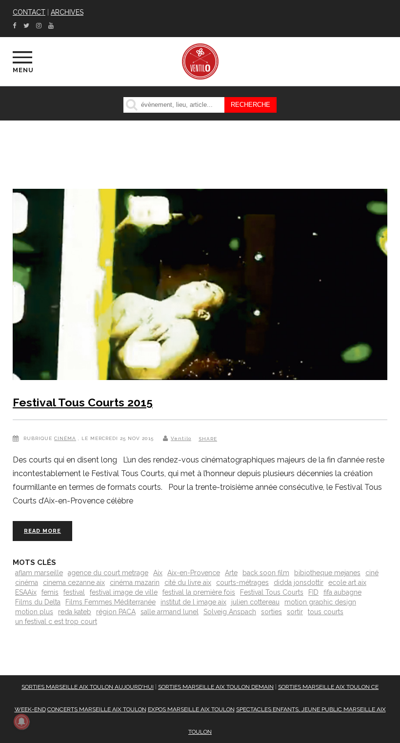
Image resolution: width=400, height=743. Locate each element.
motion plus (34, 612)
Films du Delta (37, 602)
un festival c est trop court (56, 621)
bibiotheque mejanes (327, 573)
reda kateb (74, 612)
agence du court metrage (108, 573)
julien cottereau (255, 602)
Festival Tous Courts (271, 592)
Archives (67, 12)
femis (50, 592)
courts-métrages (242, 582)
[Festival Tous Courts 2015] (200, 286)
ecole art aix (347, 582)
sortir (295, 612)
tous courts (325, 612)
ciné (372, 573)
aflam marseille (39, 573)
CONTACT (29, 12)
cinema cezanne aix (74, 582)
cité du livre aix (187, 582)
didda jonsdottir (298, 582)
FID (313, 592)
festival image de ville (124, 592)
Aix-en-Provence (193, 573)
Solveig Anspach (229, 612)
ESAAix (26, 592)
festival (74, 592)
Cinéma (65, 438)
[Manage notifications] (21, 721)
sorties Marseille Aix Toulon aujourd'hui (87, 686)
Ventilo (181, 438)
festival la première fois (198, 592)
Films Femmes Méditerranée (110, 602)
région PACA (116, 612)
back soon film (265, 573)
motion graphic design (320, 602)
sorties (271, 612)
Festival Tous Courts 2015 (83, 402)
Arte (231, 573)
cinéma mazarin (135, 582)
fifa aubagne (342, 592)
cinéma (26, 582)
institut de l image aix (193, 602)
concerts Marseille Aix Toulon (96, 709)
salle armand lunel (169, 612)
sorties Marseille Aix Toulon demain (216, 686)
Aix (157, 573)
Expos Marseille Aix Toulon (191, 709)
